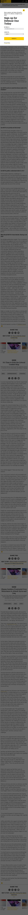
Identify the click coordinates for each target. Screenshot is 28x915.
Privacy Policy (7, 42)
